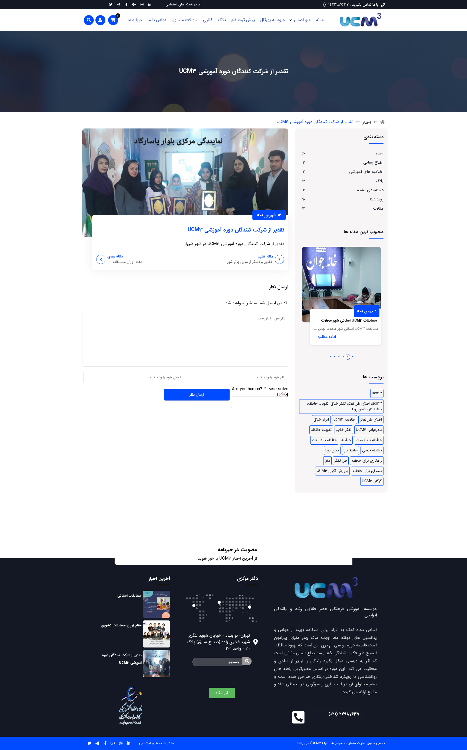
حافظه (346, 440)
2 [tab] (348, 356)
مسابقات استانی (129, 596)
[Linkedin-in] (129, 743)
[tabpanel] (365, 298)
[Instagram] (121, 743)
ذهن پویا (332, 450)
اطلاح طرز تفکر (371, 419)
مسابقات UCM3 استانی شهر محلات (373, 320)
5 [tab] (334, 356)
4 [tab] (338, 356)
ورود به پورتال (272, 19)
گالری (207, 19)
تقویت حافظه (321, 430)
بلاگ (222, 19)
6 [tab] (330, 356)
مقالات (378, 208)
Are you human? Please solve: (259, 389)
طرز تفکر (341, 461)
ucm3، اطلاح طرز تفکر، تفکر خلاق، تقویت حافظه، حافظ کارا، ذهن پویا (344, 406)
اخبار (367, 122)
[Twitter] (89, 743)
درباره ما (135, 19)
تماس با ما (156, 19)
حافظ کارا (350, 450)
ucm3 (377, 393)
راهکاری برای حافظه (367, 461)
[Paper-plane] (97, 743)
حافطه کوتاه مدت (369, 440)
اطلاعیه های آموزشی (366, 171)
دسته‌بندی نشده (370, 190)
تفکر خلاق (343, 430)
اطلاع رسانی (373, 162)
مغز (327, 461)
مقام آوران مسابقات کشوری (121, 625)
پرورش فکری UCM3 (332, 471)
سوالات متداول (185, 19)
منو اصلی (302, 19)
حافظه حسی (372, 450)
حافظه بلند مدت (324, 440)
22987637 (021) (343, 714)
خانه (320, 19)
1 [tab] (352, 356)
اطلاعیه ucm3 (344, 419)
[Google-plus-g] (113, 743)
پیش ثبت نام (243, 19)
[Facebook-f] (105, 743)
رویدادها (376, 199)
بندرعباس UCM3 (369, 430)
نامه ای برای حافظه (367, 471)
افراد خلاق (321, 419)
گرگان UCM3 (372, 481)
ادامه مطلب (350, 337)
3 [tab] (343, 356)
